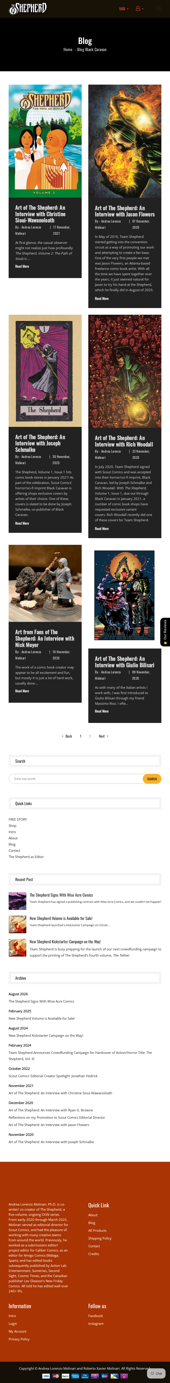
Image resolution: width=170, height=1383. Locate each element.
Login (13, 1323)
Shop (12, 825)
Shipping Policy (100, 1238)
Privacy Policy (19, 1339)
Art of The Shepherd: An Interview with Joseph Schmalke (40, 443)
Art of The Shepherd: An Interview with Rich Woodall (124, 440)
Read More (22, 266)
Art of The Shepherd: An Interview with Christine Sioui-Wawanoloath (40, 213)
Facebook (95, 1315)
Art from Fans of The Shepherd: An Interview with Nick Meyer (44, 638)
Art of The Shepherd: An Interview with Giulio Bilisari (125, 661)
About (13, 838)
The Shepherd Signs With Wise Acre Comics (61, 894)
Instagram (96, 1323)
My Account (17, 1331)
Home (68, 49)
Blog (80, 49)
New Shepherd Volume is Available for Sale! (61, 918)
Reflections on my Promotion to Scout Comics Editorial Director (57, 1117)
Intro (12, 832)
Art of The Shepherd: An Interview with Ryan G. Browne (51, 1110)
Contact (14, 850)
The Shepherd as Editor (26, 856)
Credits (93, 1254)
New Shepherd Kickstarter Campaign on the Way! (65, 941)
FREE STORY (18, 819)
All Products (97, 1230)
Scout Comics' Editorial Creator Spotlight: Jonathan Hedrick (53, 1076)
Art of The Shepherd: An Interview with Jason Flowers (125, 211)
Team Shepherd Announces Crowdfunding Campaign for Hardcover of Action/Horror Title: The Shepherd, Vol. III (80, 1055)
